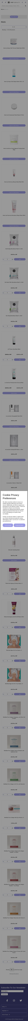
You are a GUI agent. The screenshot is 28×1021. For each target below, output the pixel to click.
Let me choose (8, 525)
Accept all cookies (19, 525)
